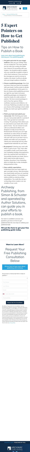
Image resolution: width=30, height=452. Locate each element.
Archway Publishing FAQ (12, 14)
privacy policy (12, 322)
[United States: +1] (4, 294)
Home (3, 14)
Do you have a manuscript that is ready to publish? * (13, 274)
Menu (25, 8)
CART (18, 3)
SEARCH (11, 3)
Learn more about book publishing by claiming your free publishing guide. (13, 56)
